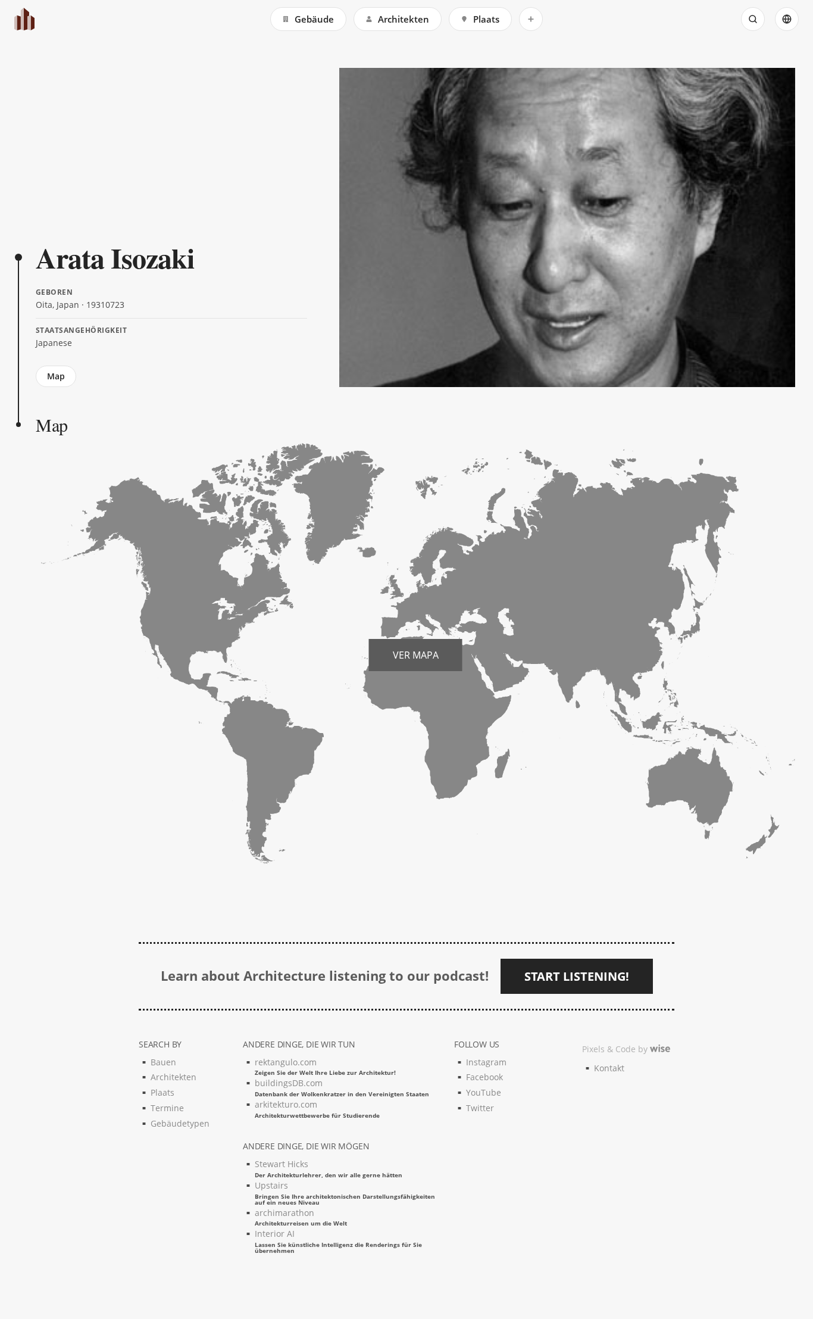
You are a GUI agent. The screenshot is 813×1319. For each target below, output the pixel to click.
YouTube (483, 1092)
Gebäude (314, 19)
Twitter (480, 1108)
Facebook (484, 1077)
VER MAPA (416, 655)
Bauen (163, 1062)
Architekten (403, 19)
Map (56, 376)
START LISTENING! (576, 976)
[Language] (787, 19)
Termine (167, 1108)
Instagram (486, 1062)
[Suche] (753, 19)
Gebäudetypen (180, 1123)
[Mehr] (531, 19)
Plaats (486, 19)
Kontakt (609, 1068)
